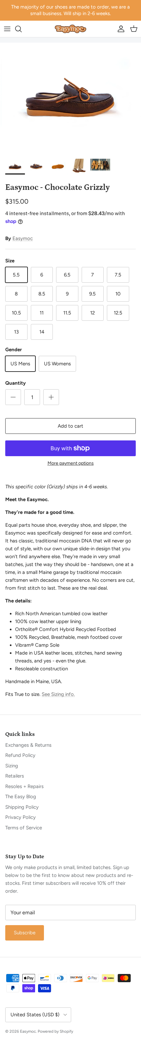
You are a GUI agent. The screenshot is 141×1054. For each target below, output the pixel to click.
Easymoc (22, 238)
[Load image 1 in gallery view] (70, 99)
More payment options (71, 463)
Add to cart (70, 426)
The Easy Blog (20, 797)
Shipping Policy (22, 807)
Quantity (15, 383)
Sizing (11, 766)
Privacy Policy (20, 817)
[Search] (21, 29)
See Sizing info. (58, 694)
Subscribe (24, 933)
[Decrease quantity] (13, 397)
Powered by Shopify (55, 1031)
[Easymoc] (70, 29)
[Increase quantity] (51, 397)
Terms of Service (23, 828)
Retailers (14, 776)
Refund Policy (20, 755)
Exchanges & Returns (28, 745)
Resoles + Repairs (24, 786)
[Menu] (7, 29)
